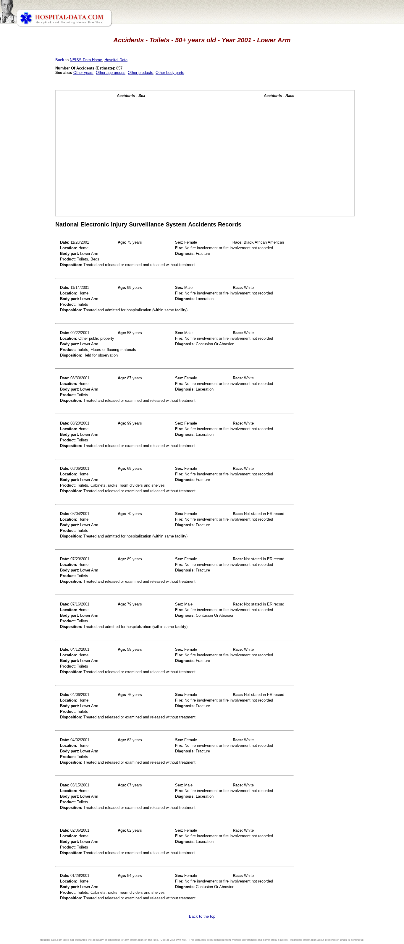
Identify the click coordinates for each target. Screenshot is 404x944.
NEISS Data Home (86, 60)
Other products (140, 72)
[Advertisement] (30, 165)
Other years (83, 72)
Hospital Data (115, 60)
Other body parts (170, 72)
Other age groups (110, 72)
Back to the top (202, 916)
